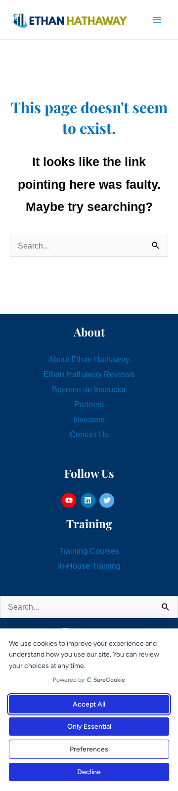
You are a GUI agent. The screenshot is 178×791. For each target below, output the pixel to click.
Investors (89, 419)
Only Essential (89, 726)
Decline (89, 772)
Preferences (89, 749)
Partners (89, 404)
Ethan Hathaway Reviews (89, 374)
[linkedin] (89, 500)
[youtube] (70, 500)
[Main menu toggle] (157, 20)
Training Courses (89, 550)
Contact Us (89, 434)
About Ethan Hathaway (89, 359)
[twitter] (108, 500)
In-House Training (89, 565)
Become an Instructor (89, 389)
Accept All (89, 704)
